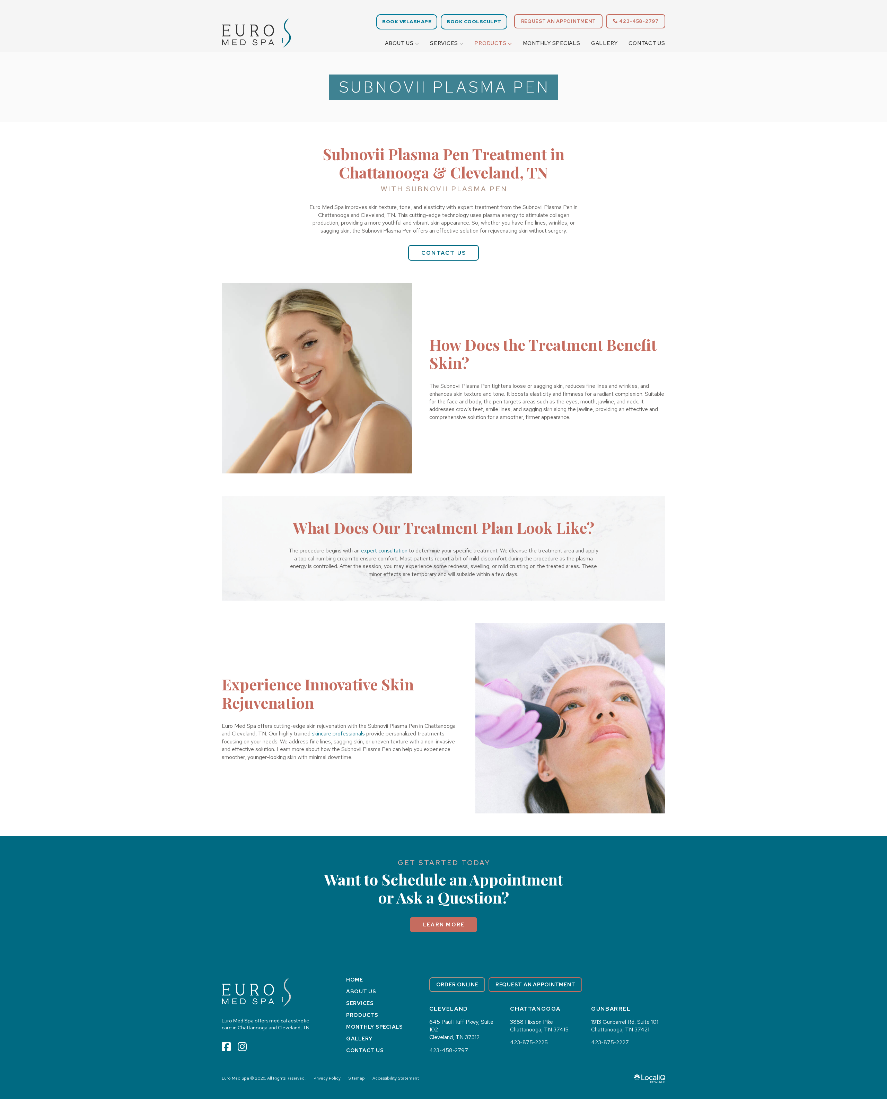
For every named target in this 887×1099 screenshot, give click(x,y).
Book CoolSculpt (474, 21)
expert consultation (384, 550)
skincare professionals (338, 733)
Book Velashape (406, 21)
